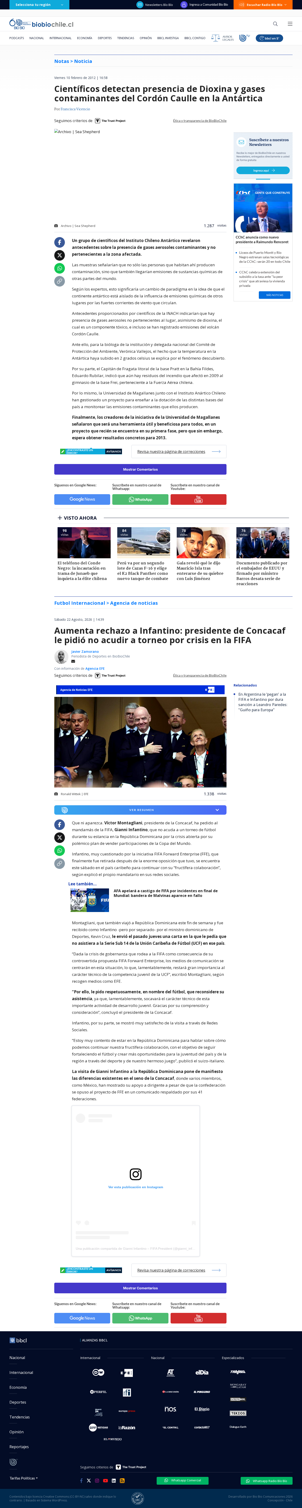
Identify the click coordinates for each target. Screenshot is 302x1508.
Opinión (146, 38)
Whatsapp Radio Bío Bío (269, 1481)
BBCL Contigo (195, 38)
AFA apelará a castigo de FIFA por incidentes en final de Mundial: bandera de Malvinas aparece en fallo (166, 893)
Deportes (105, 38)
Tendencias (125, 38)
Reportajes (19, 1446)
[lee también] (91, 900)
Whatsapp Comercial (186, 1480)
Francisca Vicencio (75, 109)
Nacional (36, 38)
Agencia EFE (95, 668)
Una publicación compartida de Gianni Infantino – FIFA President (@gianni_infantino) (139, 1248)
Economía (84, 38)
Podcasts (16, 38)
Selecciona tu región (33, 4)
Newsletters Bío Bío (159, 5)
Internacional (60, 38)
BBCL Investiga (168, 38)
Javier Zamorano (85, 651)
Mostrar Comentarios (140, 469)
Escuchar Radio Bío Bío (264, 5)
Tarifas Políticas (22, 1478)
